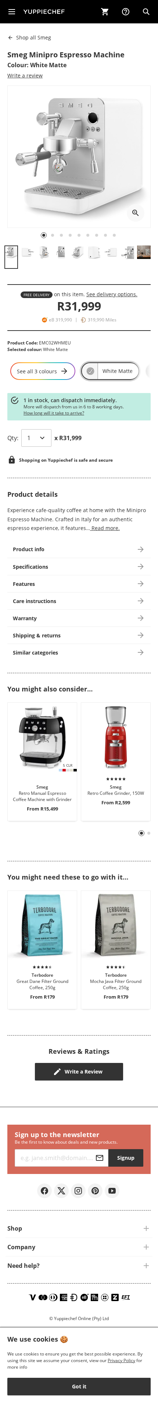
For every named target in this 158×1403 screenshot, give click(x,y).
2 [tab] (149, 833)
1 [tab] (141, 833)
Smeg (33, 37)
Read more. (105, 528)
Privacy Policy (121, 1360)
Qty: (12, 438)
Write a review (25, 75)
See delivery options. (111, 294)
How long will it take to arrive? (54, 413)
